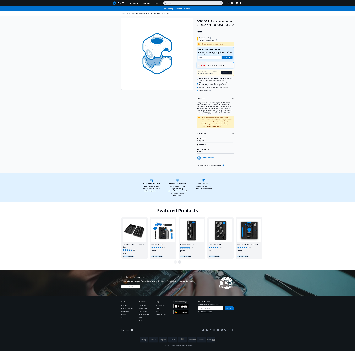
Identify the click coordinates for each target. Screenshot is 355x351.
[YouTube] (218, 330)
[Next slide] (179, 262)
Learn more (130, 287)
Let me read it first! (206, 312)
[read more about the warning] (223, 165)
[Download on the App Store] (180, 306)
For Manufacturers (144, 314)
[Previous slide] (175, 262)
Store (123, 13)
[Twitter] (211, 330)
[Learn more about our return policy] (210, 90)
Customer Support (127, 308)
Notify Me (227, 57)
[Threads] (229, 330)
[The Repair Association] (232, 330)
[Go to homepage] (119, 3)
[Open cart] (237, 3)
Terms (158, 311)
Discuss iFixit (125, 311)
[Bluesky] (225, 330)
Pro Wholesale (143, 308)
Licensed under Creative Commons (182, 345)
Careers (123, 314)
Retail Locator (143, 311)
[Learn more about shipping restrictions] (211, 38)
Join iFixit (227, 73)
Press (140, 317)
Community (142, 305)
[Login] (240, 3)
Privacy (158, 308)
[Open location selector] (232, 3)
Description (201, 99)
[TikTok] (203, 330)
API (122, 317)
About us (124, 305)
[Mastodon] (222, 330)
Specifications (201, 133)
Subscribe (229, 308)
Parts (128, 13)
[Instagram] (214, 330)
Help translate (125, 330)
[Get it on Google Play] (180, 312)
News (140, 320)
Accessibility (160, 305)
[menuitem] (134, 3)
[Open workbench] (228, 3)
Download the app (180, 302)
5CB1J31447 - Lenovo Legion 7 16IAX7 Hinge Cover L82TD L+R (151, 13)
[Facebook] (207, 330)
